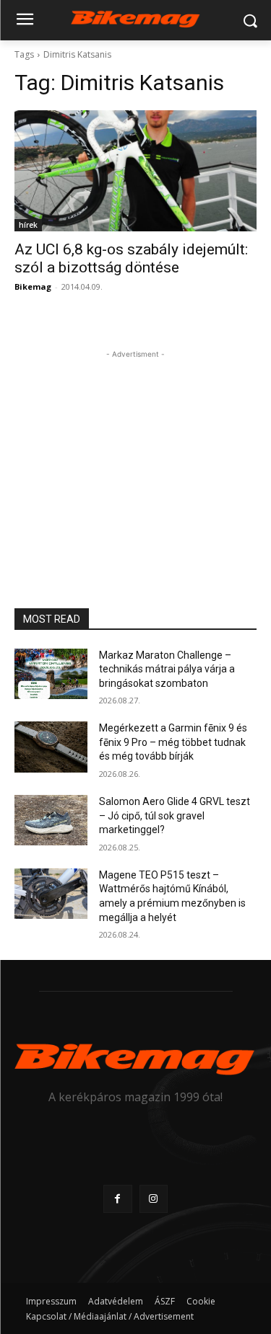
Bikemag (32, 286)
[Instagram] (153, 1199)
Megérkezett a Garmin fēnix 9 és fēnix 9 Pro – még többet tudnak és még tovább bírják (173, 742)
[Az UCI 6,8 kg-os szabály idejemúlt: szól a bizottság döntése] (135, 170)
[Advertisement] (135, 452)
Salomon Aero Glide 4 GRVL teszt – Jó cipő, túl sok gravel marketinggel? (174, 815)
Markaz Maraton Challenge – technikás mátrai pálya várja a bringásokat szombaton (167, 669)
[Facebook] (117, 1199)
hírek (28, 225)
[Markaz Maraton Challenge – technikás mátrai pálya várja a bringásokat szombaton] (50, 674)
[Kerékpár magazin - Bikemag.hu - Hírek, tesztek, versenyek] (135, 17)
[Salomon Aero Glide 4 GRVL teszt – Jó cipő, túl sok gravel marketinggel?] (50, 820)
